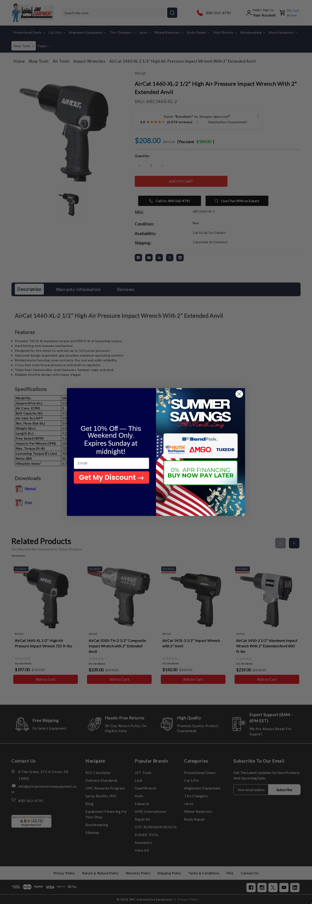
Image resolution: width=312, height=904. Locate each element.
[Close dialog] (239, 394)
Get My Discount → (111, 477)
